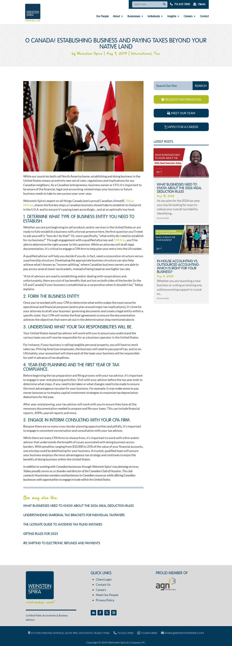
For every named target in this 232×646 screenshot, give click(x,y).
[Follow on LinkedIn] (93, 612)
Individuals (154, 16)
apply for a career (183, 127)
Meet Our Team (183, 113)
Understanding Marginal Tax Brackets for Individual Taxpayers (74, 515)
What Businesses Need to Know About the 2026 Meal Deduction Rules (78, 506)
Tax (157, 53)
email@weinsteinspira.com (184, 632)
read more (163, 218)
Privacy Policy (105, 600)
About (116, 16)
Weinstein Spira (89, 53)
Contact (204, 16)
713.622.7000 (182, 4)
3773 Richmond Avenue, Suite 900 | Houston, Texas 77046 (70, 632)
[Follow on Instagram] (114, 612)
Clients (201, 4)
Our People (102, 16)
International (141, 53)
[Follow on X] (107, 612)
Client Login (104, 579)
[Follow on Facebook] (100, 612)
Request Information (183, 99)
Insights (171, 16)
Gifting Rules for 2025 (40, 534)
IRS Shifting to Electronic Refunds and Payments (61, 543)
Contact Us (103, 584)
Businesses (134, 16)
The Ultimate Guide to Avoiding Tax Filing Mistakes (62, 524)
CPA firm (119, 240)
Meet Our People (107, 595)
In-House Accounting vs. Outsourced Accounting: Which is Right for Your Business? (178, 267)
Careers (188, 16)
